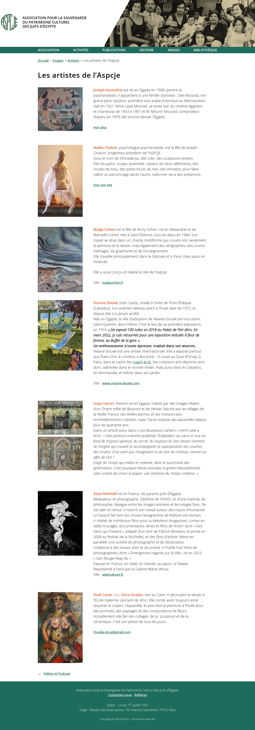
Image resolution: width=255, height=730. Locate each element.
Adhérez (140, 695)
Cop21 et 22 (142, 362)
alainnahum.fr (113, 574)
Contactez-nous (120, 695)
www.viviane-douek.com (120, 383)
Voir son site (102, 185)
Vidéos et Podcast (56, 673)
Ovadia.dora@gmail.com (111, 632)
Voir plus (100, 127)
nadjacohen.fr (112, 282)
